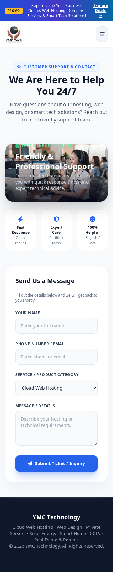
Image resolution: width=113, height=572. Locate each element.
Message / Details (35, 406)
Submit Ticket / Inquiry (60, 463)
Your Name (27, 312)
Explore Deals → (100, 10)
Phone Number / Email (40, 343)
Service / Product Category (47, 374)
